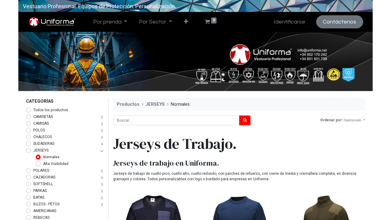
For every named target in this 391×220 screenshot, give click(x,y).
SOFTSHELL (43, 184)
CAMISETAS (43, 116)
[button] (186, 22)
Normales (51, 157)
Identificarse (289, 22)
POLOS (39, 130)
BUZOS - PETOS (46, 204)
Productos (128, 104)
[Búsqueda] (244, 120)
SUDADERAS (43, 143)
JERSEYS (41, 150)
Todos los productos (50, 110)
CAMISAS (41, 123)
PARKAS (40, 190)
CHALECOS (42, 137)
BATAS (38, 197)
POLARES (41, 170)
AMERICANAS (44, 211)
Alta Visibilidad (55, 164)
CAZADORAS (44, 177)
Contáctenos (339, 22)
